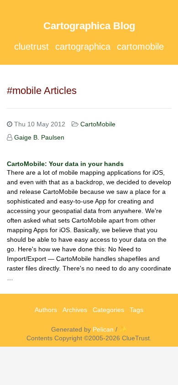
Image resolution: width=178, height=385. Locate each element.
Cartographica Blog (89, 25)
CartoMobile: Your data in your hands (65, 163)
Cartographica (82, 47)
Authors (46, 309)
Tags (136, 309)
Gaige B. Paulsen (39, 137)
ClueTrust (31, 47)
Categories (108, 309)
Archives (75, 309)
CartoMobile (140, 47)
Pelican (103, 329)
